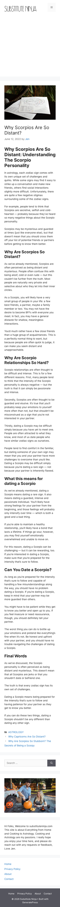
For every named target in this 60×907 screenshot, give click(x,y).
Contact (9, 879)
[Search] (51, 763)
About (8, 874)
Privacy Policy (12, 869)
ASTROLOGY (16, 732)
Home (7, 864)
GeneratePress (30, 902)
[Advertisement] (30, 46)
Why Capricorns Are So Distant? (27, 736)
